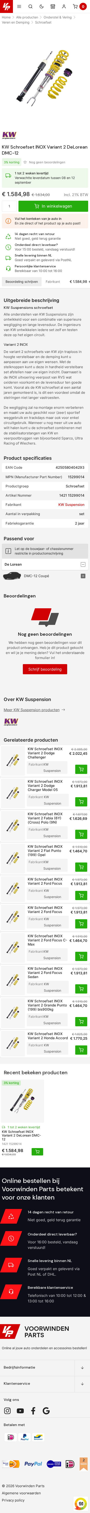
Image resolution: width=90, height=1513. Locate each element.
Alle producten (27, 17)
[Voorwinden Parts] (6, 6)
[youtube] (20, 1410)
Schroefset (43, 22)
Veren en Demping (16, 22)
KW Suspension (71, 504)
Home (6, 17)
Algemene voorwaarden (21, 1493)
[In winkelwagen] (81, 769)
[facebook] (33, 1410)
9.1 (81, 1503)
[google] (46, 1410)
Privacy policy (13, 1500)
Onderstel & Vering (58, 17)
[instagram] (7, 1410)
